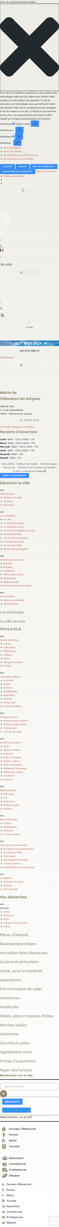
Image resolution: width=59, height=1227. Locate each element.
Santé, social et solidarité (21, 971)
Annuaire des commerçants (17, 585)
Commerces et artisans (11, 559)
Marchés (7, 563)
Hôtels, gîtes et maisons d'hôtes (27, 1016)
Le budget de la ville (13, 541)
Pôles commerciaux (13, 574)
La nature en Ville (12, 852)
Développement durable (15, 859)
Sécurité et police (15, 1043)
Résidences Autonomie (15, 768)
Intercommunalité (12, 533)
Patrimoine (9, 504)
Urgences (8, 779)
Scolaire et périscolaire (19, 962)
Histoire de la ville (12, 497)
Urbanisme (8, 801)
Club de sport (10, 727)
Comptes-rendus (11, 834)
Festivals (7, 698)
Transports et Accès (13, 881)
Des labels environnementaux (18, 848)
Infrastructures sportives (15, 720)
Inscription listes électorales (24, 953)
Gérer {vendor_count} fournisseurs (21, 154)
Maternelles (9, 647)
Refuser (22, 167)
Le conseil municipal (13, 523)
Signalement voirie (16, 1052)
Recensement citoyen (18, 944)
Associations (10, 980)
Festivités (8, 680)
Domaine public (11, 804)
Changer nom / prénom (15, 922)
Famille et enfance (9, 639)
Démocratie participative (15, 548)
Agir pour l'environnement (13, 844)
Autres (6, 926)
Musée (6, 683)
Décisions (8, 830)
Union (6, 911)
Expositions (9, 695)
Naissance (8, 915)
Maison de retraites (13, 771)
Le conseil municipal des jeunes (19, 530)
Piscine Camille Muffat (14, 724)
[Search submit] (3, 1093)
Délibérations (10, 826)
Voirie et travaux (11, 749)
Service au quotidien (10, 742)
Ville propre (9, 856)
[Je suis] (29, 321)
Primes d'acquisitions (18, 1061)
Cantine (7, 665)
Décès (6, 918)
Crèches (7, 643)
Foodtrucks (9, 570)
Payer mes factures (16, 1070)
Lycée (6, 658)
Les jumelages (12, 612)
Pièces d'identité (14, 935)
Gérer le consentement (14, 475)
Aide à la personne (12, 764)
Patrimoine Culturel (10, 676)
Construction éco (12, 863)
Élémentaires (10, 650)
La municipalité (7, 515)
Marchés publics (13, 1025)
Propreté (8, 753)
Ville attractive (7, 493)
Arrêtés (7, 823)
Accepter (7, 167)
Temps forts (9, 702)
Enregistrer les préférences (18, 172)
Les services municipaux (15, 537)
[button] (29, 47)
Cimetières (9, 775)
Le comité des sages (13, 526)
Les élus (7, 519)
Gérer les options (12, 147)
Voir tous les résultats (16, 1110)
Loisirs (6, 746)
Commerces (10, 998)
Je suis (29, 327)
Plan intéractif (10, 889)
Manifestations (11, 603)
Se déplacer (6, 877)
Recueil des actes (8, 819)
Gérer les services (12, 151)
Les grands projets (12, 545)
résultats (12, 1101)
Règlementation (8, 790)
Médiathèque (10, 691)
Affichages (8, 793)
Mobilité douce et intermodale (18, 867)
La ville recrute (12, 621)
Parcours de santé (12, 731)
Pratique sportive (9, 716)
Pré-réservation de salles (21, 989)
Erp (5, 797)
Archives (7, 687)
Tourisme (8, 501)
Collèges (7, 654)
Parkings (7, 885)
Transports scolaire (12, 662)
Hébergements (11, 581)
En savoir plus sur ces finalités (18, 158)
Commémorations (12, 705)
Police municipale (12, 757)
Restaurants (9, 578)
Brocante (8, 566)
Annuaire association (13, 599)
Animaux (7, 808)
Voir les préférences (44, 167)
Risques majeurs (11, 760)
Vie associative (7, 596)
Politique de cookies (13, 175)
